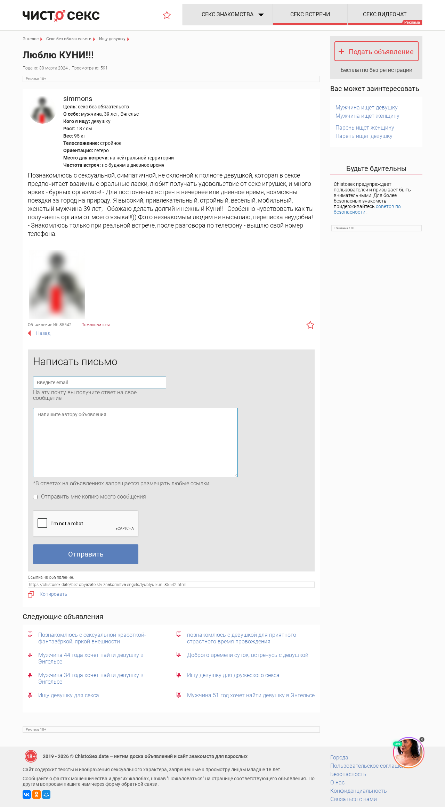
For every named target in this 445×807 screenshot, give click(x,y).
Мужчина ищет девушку (366, 107)
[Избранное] (167, 15)
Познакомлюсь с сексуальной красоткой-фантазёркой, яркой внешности (92, 638)
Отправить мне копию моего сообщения (93, 496)
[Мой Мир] (46, 794)
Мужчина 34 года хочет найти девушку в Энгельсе (91, 678)
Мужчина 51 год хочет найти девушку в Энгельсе (251, 695)
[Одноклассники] (36, 794)
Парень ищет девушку (364, 136)
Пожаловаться (95, 324)
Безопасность (348, 774)
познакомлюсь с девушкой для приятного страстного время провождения (241, 638)
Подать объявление (381, 52)
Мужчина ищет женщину (367, 116)
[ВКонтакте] (27, 794)
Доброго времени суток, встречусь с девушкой (247, 655)
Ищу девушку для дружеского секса (233, 675)
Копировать (53, 594)
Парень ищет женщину (364, 127)
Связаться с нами (353, 799)
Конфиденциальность (358, 791)
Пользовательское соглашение (370, 766)
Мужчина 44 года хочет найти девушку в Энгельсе (91, 658)
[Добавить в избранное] (310, 325)
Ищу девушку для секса (68, 695)
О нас (337, 782)
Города (339, 757)
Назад (43, 333)
